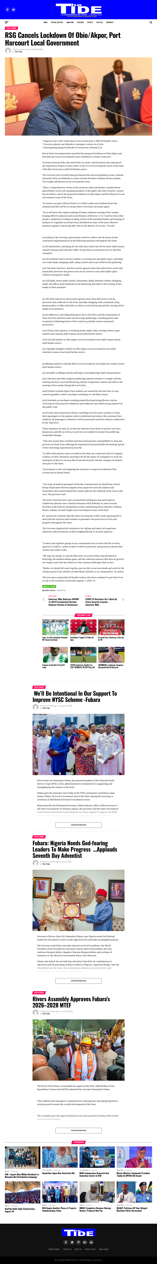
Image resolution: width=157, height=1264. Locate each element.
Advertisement (54, 1249)
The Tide (18, 52)
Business (109, 22)
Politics (99, 22)
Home (45, 22)
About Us (78, 1249)
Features (80, 22)
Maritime (70, 22)
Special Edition (57, 22)
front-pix (62, 590)
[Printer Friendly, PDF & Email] (49, 586)
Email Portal (104, 1249)
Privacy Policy (90, 1249)
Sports (90, 22)
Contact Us (67, 1249)
